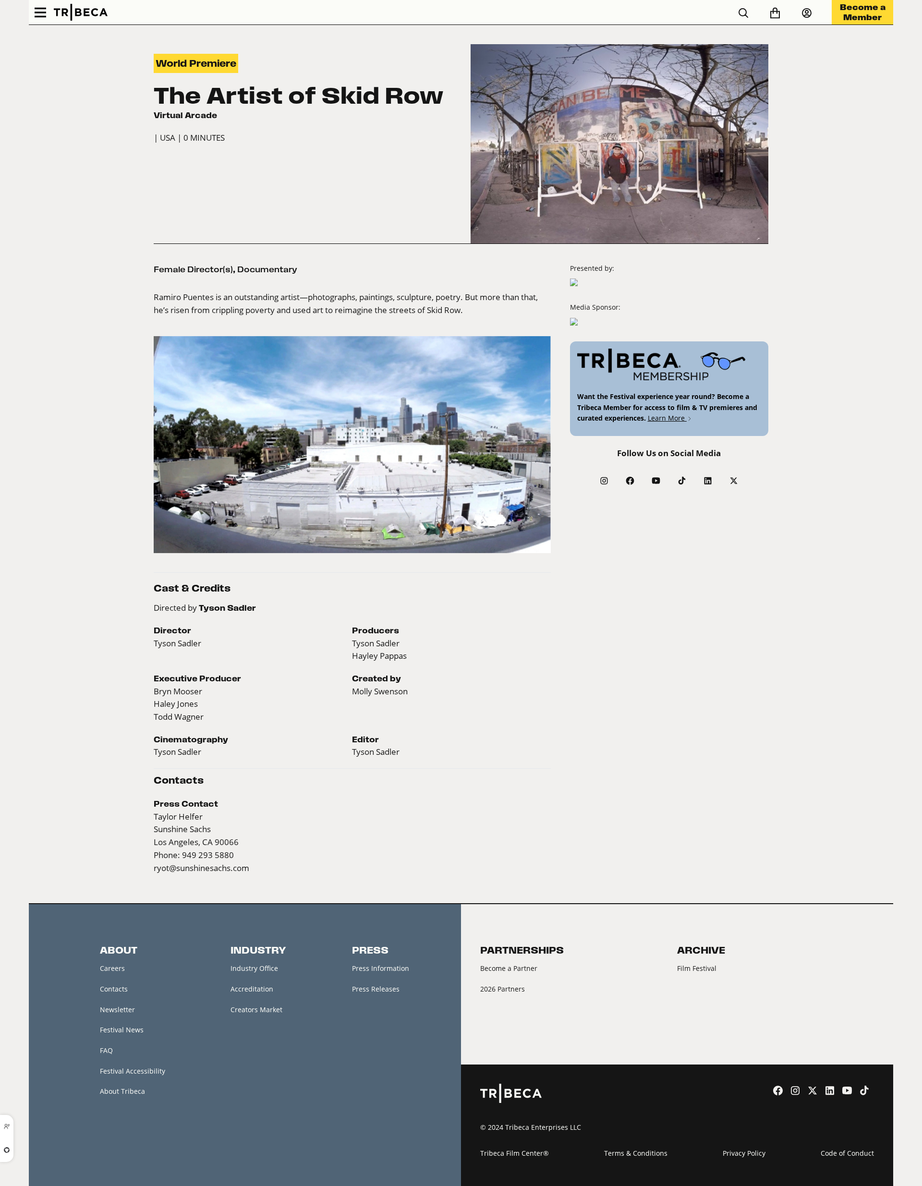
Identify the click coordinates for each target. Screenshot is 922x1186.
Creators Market (256, 1009)
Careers (112, 968)
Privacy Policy (744, 1153)
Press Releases (376, 988)
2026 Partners (502, 988)
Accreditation (251, 988)
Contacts (114, 988)
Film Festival (696, 968)
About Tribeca (122, 1091)
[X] (733, 480)
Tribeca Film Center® (514, 1153)
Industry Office (254, 968)
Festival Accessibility (132, 1071)
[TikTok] (682, 480)
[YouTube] (656, 480)
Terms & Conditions (635, 1153)
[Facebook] (630, 480)
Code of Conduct (847, 1153)
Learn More (667, 418)
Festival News (122, 1029)
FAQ (106, 1050)
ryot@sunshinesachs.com (201, 868)
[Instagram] (604, 480)
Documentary (267, 269)
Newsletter (117, 1009)
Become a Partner (508, 968)
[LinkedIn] (707, 480)
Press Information (380, 968)
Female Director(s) (193, 269)
